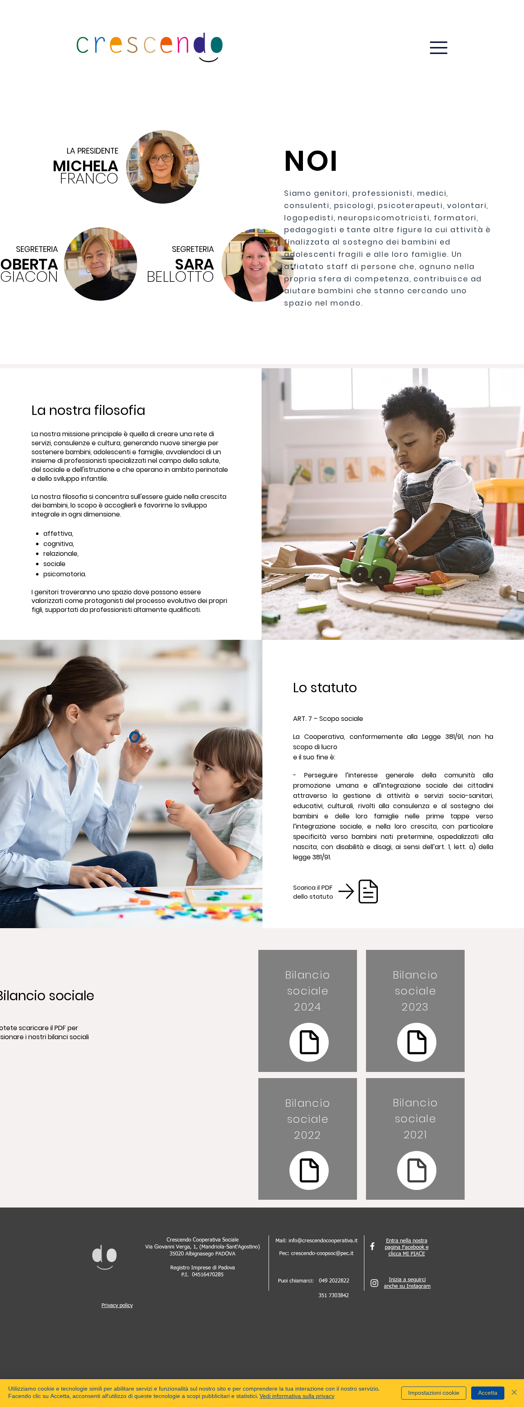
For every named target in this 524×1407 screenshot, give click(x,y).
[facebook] (372, 1246)
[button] (438, 47)
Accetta (487, 1393)
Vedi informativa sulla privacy (297, 1396)
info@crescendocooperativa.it (323, 1241)
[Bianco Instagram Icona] (374, 1283)
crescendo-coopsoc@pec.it (322, 1253)
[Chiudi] (514, 1393)
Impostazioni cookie (433, 1393)
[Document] (309, 1042)
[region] (307, 1011)
